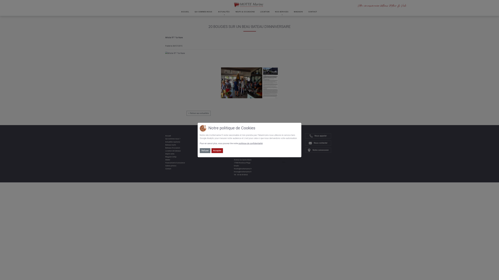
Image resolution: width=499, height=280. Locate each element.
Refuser (205, 150)
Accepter (217, 150)
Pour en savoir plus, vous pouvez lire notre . (231, 143)
